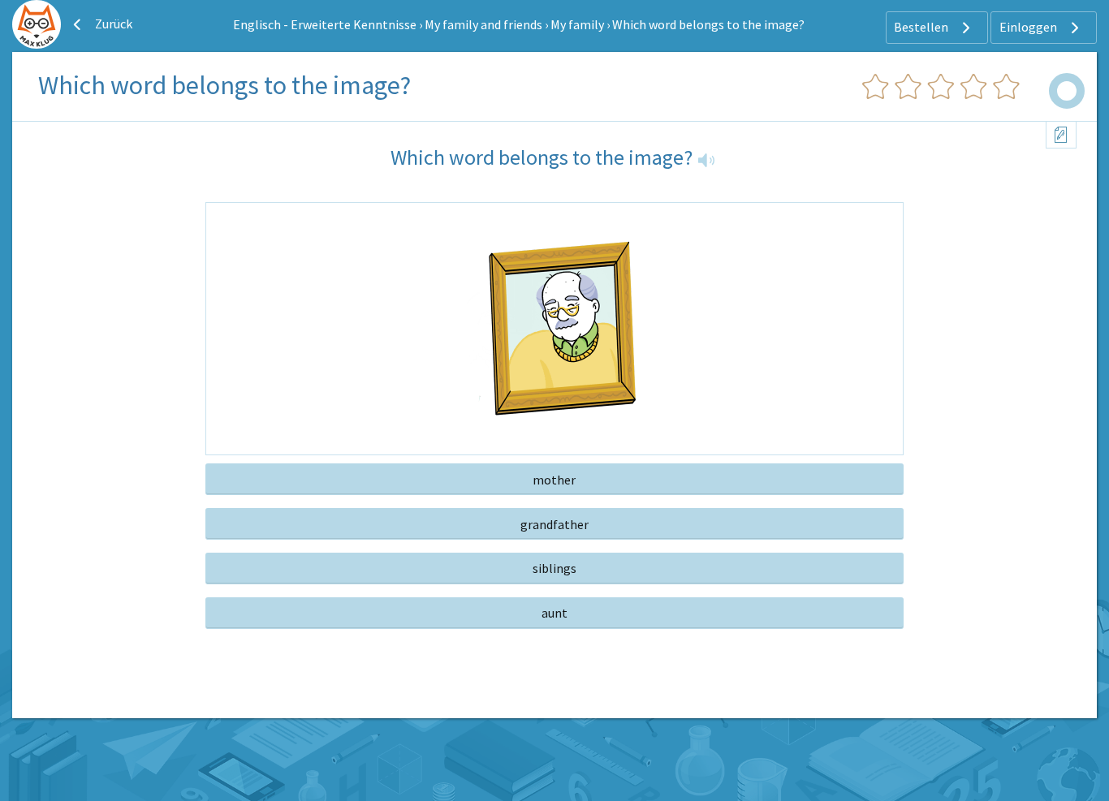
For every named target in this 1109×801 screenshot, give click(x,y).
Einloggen (1029, 27)
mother (554, 480)
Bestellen (922, 27)
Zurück (112, 23)
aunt (554, 613)
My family (577, 24)
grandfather (554, 524)
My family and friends (483, 24)
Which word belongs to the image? (708, 24)
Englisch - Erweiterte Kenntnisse (324, 24)
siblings (554, 568)
